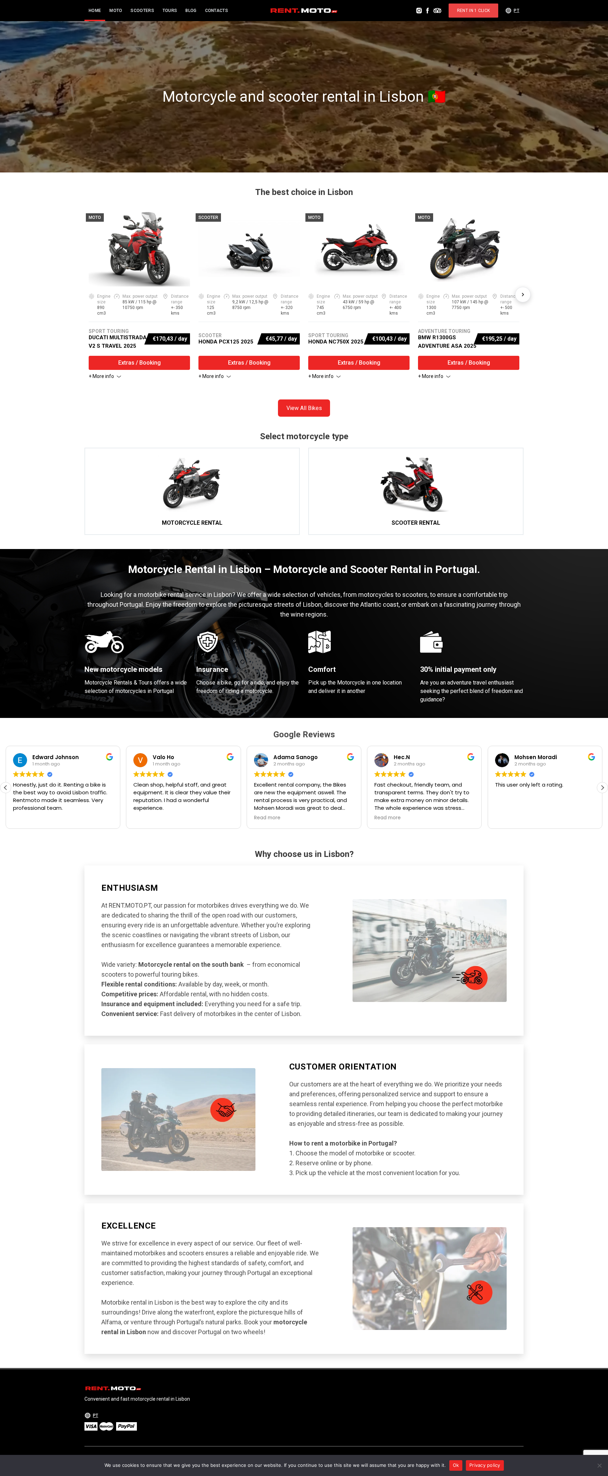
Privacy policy (484, 1465)
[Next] (523, 294)
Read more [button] (242, 818)
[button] (602, 787)
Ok (456, 1465)
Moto (115, 10)
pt (516, 10)
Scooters (142, 10)
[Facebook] (427, 10)
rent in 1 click (473, 10)
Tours (170, 10)
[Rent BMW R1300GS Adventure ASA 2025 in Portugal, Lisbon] (468, 248)
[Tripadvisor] (437, 10)
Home (95, 10)
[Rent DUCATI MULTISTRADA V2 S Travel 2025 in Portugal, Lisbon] (139, 248)
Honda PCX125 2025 (225, 342)
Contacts (216, 10)
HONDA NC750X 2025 (335, 342)
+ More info (101, 376)
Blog (190, 10)
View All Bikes (304, 408)
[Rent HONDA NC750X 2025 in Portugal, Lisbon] (359, 248)
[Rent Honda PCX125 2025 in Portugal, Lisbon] (249, 248)
